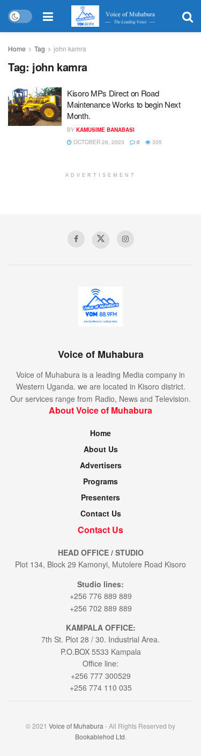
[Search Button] (187, 16)
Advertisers (101, 465)
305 (156, 142)
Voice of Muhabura (76, 725)
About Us (101, 449)
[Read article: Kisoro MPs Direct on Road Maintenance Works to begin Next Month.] (35, 106)
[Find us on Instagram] (125, 239)
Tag (39, 48)
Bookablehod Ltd (100, 736)
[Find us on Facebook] (76, 239)
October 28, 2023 (98, 142)
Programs (100, 481)
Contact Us (100, 513)
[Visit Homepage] (117, 16)
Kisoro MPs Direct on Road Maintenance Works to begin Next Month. (124, 104)
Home (17, 48)
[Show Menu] (48, 16)
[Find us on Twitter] (100, 240)
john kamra (70, 48)
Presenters (100, 497)
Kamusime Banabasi (105, 129)
